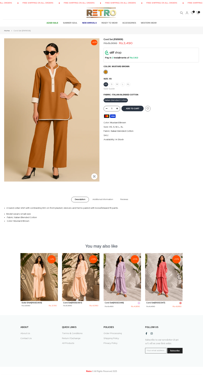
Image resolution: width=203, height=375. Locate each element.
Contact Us (26, 338)
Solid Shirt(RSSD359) (32, 303)
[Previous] (23, 277)
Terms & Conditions (72, 333)
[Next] (180, 277)
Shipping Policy (111, 338)
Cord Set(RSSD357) (72, 303)
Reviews (124, 199)
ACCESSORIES (129, 23)
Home (7, 31)
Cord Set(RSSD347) (155, 303)
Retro (89, 371)
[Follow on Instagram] (151, 333)
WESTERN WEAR (149, 23)
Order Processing (113, 333)
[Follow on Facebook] (146, 333)
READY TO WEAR (110, 23)
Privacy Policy (111, 343)
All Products (68, 343)
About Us (25, 333)
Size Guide (109, 89)
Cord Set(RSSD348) (114, 303)
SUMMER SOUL (70, 23)
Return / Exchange (71, 338)
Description (80, 199)
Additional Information (103, 199)
